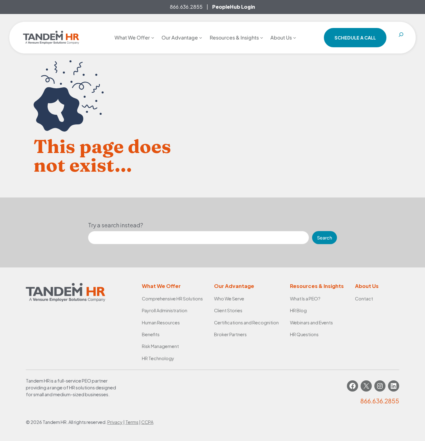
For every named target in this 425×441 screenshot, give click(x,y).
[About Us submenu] (294, 37)
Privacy (115, 422)
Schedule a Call (355, 37)
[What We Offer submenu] (152, 37)
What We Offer (161, 286)
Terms (131, 422)
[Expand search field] (401, 37)
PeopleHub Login (233, 6)
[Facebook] (352, 386)
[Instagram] (379, 386)
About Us (367, 286)
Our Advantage (234, 286)
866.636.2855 (186, 6)
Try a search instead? (115, 225)
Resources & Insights (317, 286)
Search (324, 237)
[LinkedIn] (393, 386)
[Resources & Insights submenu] (261, 37)
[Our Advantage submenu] (200, 37)
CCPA (147, 422)
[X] (366, 386)
